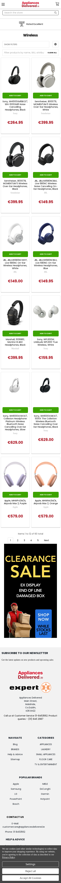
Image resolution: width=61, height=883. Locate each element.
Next (47, 540)
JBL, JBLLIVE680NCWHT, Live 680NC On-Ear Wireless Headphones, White (15, 264)
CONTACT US (15, 817)
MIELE (45, 783)
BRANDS (15, 749)
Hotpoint (45, 799)
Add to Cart (15, 95)
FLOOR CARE (45, 759)
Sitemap (15, 759)
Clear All (52, 52)
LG (16, 793)
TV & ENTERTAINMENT (46, 764)
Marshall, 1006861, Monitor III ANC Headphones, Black (15, 342)
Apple (16, 783)
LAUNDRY (46, 749)
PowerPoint (16, 799)
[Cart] (58, 4)
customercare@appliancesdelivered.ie (24, 826)
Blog (15, 744)
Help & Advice (15, 754)
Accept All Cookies (30, 878)
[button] (55, 44)
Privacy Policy (8, 857)
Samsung (16, 788)
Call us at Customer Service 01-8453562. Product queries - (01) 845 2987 (30, 717)
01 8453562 (19, 831)
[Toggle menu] (4, 4)
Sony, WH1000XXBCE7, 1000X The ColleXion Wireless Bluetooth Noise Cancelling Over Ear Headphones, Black (46, 421)
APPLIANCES (46, 744)
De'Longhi (45, 788)
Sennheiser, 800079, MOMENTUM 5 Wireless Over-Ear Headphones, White (45, 105)
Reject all (30, 871)
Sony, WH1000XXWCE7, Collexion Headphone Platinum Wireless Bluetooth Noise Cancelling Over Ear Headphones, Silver (15, 423)
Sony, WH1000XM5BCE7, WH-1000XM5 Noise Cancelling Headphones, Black (15, 105)
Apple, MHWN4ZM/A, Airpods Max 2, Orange (46, 502)
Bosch (16, 804)
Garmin (45, 793)
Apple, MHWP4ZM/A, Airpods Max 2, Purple (15, 502)
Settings (30, 864)
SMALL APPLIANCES (45, 754)
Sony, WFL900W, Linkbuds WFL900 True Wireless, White (46, 342)
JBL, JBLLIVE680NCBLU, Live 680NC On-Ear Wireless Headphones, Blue (46, 264)
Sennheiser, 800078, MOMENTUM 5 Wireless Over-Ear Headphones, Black (15, 185)
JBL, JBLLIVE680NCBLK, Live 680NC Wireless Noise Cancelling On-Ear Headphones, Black (46, 185)
